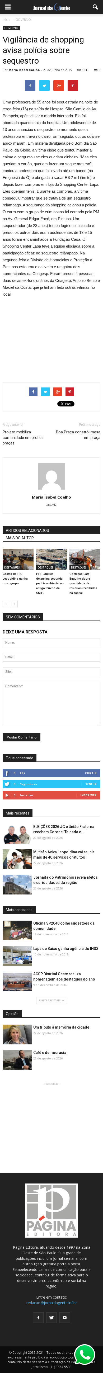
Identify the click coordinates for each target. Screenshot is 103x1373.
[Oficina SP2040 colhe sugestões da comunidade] (17, 930)
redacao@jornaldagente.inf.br (51, 1302)
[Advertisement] (51, 338)
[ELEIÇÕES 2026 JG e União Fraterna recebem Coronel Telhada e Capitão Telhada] (17, 834)
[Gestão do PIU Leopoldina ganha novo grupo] (18, 559)
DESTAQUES (12, 567)
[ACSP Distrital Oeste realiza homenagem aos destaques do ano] (17, 981)
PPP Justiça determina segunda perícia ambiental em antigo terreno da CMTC (50, 583)
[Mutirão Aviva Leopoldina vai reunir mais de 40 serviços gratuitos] (17, 859)
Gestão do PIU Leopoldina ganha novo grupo (15, 578)
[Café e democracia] (17, 1060)
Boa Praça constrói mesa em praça (78, 435)
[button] (95, 7)
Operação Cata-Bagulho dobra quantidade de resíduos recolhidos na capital (83, 583)
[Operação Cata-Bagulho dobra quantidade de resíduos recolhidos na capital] (84, 559)
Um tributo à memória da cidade (61, 1027)
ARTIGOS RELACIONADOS (27, 530)
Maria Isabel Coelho (24, 70)
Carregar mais (49, 1000)
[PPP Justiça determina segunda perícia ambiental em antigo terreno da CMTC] (51, 559)
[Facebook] (38, 1317)
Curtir (91, 773)
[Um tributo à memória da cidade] (17, 1035)
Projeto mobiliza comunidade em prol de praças (23, 438)
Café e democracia (49, 1052)
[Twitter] (51, 1317)
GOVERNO (11, 28)
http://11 (51, 504)
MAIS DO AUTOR (20, 538)
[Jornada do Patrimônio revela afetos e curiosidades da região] (17, 885)
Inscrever (88, 795)
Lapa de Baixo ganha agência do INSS (66, 948)
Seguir (91, 784)
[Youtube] (64, 1317)
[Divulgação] (17, 956)
